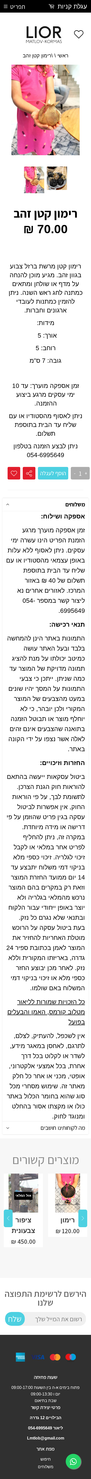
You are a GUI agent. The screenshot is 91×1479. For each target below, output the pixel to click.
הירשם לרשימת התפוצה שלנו (45, 1298)
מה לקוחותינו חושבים (62, 1128)
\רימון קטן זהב (38, 55)
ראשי (63, 55)
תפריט (17, 6)
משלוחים (75, 504)
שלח (14, 1318)
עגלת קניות (71, 6)
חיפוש (45, 1459)
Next (82, 1218)
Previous (8, 1218)
